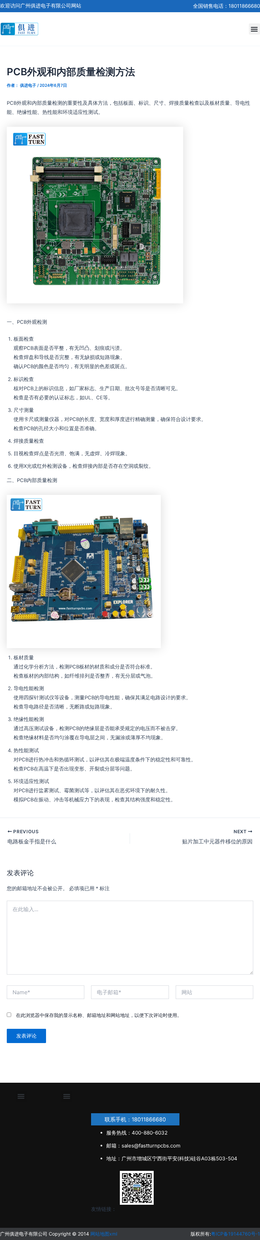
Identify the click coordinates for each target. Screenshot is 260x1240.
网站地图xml (103, 1234)
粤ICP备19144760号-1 (235, 1234)
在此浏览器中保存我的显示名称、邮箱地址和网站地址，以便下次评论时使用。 (99, 1015)
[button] (254, 29)
